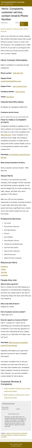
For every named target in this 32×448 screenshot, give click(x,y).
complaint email (9, 433)
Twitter (3, 269)
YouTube (4, 272)
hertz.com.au (20, 91)
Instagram (4, 275)
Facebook (4, 266)
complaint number (19, 433)
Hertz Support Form (20, 86)
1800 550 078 (18, 73)
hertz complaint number (16, 435)
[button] (29, 3)
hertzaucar (10, 97)
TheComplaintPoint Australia (12, 2)
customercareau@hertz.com (11, 81)
